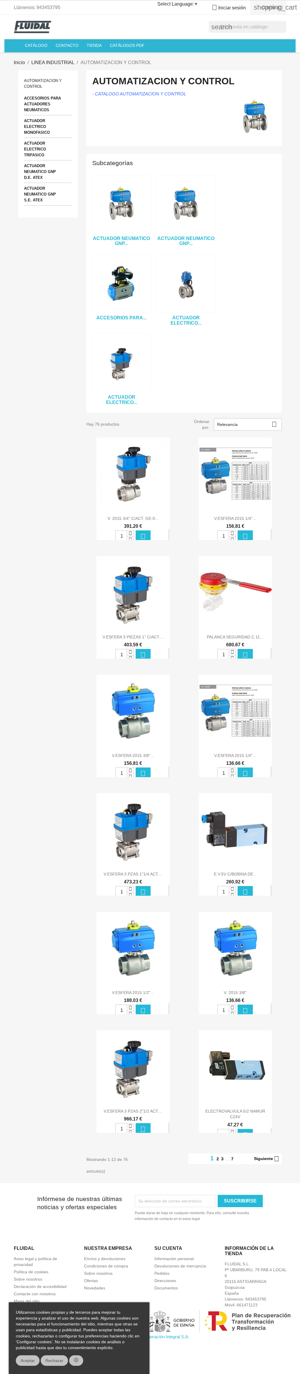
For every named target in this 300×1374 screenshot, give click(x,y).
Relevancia (247, 424)
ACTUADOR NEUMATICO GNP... (121, 241)
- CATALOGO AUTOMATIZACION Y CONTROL (139, 93)
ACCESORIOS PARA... (121, 317)
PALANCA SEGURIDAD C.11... (235, 637)
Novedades (94, 1288)
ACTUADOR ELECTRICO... (186, 320)
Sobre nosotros (28, 1279)
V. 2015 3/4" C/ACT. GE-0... (133, 518)
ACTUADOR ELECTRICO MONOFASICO (37, 127)
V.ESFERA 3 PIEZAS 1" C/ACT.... (133, 637)
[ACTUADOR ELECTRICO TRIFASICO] (186, 283)
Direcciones (165, 1280)
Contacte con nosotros (35, 1293)
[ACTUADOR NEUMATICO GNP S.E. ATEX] (121, 204)
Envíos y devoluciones (104, 1258)
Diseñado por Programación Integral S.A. (150, 1336)
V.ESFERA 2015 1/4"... (235, 518)
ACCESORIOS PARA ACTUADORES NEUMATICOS (42, 104)
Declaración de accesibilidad (40, 1286)
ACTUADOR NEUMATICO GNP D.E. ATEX (40, 172)
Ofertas (91, 1280)
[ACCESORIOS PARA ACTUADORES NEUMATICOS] (121, 283)
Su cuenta (168, 1248)
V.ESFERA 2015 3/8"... (133, 755)
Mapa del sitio (27, 1301)
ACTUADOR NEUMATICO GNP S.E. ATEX (40, 194)
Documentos (166, 1288)
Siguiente (266, 1158)
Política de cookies (31, 1272)
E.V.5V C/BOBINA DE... (235, 874)
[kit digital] (150, 1320)
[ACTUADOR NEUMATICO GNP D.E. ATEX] (186, 204)
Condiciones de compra (106, 1266)
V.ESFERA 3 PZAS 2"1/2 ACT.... (133, 1111)
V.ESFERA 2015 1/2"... (133, 992)
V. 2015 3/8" (235, 992)
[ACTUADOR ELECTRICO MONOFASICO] (121, 363)
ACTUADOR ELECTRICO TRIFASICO (35, 149)
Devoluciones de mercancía (180, 1266)
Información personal (174, 1258)
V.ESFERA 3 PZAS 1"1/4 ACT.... (133, 874)
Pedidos (161, 1273)
